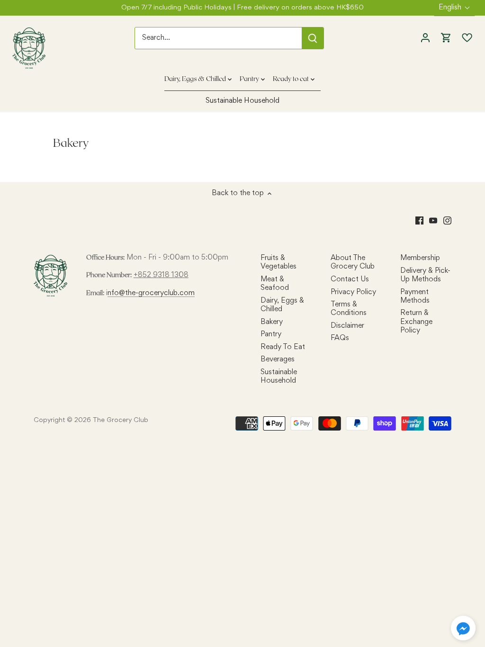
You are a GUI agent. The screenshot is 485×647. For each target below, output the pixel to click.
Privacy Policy (353, 292)
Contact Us (350, 279)
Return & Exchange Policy (416, 321)
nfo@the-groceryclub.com (151, 293)
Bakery (271, 322)
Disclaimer (347, 326)
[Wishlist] (465, 38)
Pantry (270, 334)
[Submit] (313, 38)
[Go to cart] (446, 38)
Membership (420, 258)
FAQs (340, 338)
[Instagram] (447, 220)
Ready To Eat (282, 347)
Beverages (277, 359)
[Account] (425, 38)
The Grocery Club (120, 420)
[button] (463, 628)
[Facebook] (419, 220)
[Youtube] (433, 220)
